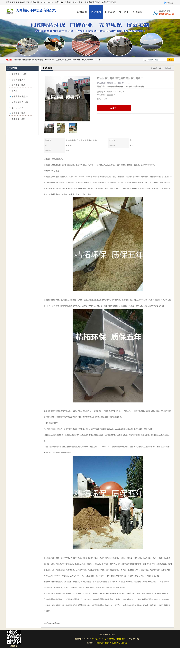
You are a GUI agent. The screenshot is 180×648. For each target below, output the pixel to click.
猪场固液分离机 (18, 80)
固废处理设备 (117, 87)
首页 (161, 68)
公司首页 (82, 12)
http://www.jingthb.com (51, 623)
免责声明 (107, 643)
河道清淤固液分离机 (20, 102)
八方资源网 (100, 643)
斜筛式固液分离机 (19, 74)
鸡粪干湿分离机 (18, 113)
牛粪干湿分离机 (18, 119)
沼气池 (14, 91)
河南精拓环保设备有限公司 (118, 639)
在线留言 (114, 108)
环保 (109, 87)
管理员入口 (116, 643)
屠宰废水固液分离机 (20, 96)
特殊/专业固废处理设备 (134, 87)
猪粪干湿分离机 (18, 85)
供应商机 (96, 12)
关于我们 (124, 12)
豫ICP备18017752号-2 (100, 639)
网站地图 (124, 643)
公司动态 (138, 12)
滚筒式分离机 (17, 108)
